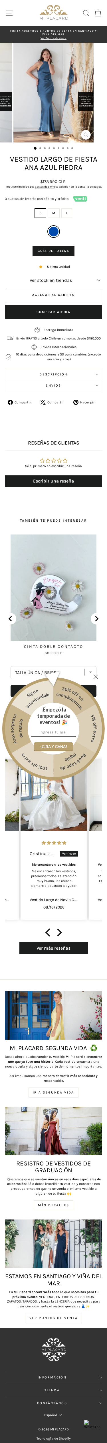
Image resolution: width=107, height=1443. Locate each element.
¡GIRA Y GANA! (53, 746)
